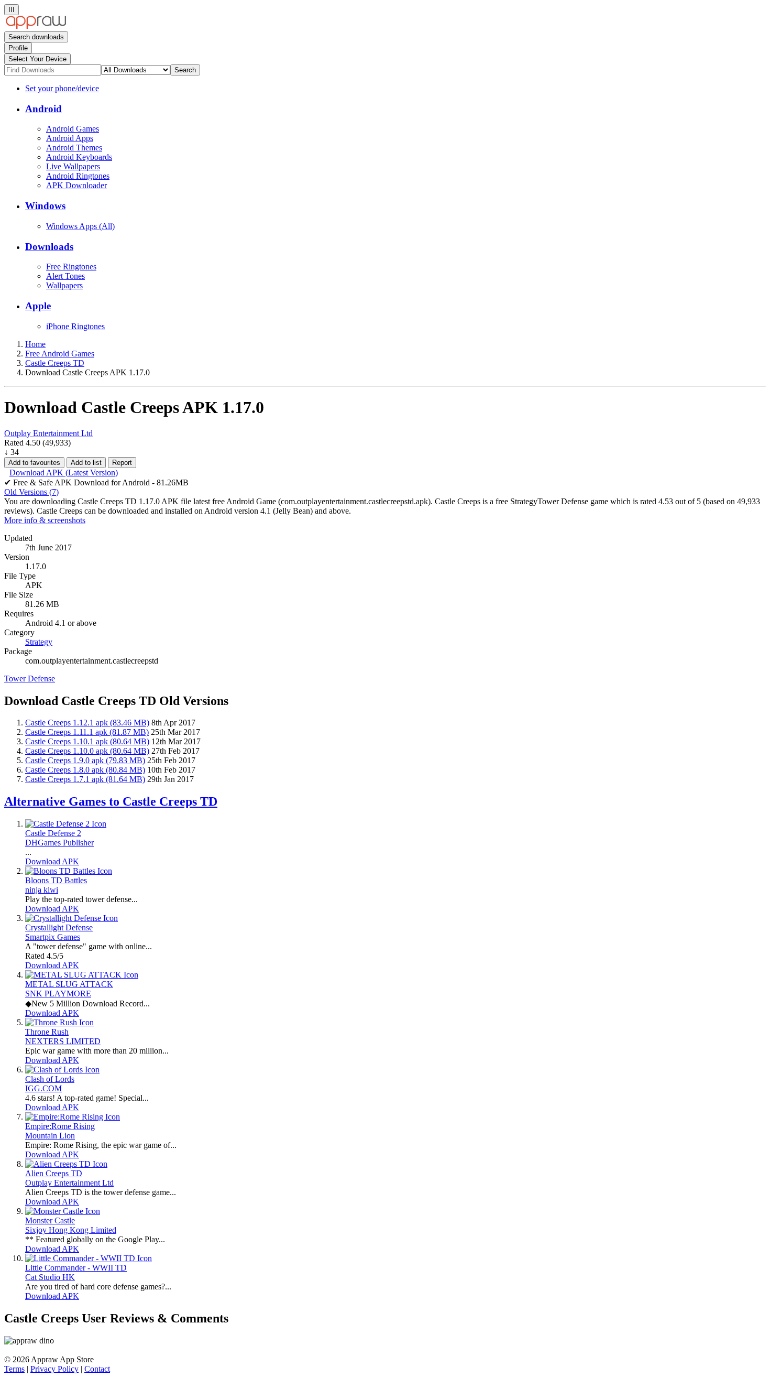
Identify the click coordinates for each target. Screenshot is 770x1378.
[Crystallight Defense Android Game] (71, 918)
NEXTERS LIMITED (63, 1041)
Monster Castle (50, 1220)
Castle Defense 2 (53, 833)
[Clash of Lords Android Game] (62, 1069)
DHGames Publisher (59, 842)
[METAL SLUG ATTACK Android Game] (81, 974)
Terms (14, 1368)
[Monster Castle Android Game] (62, 1211)
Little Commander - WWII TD (76, 1267)
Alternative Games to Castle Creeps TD (110, 801)
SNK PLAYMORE (58, 993)
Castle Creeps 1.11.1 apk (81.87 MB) (87, 732)
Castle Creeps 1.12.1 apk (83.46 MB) (87, 722)
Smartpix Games (52, 936)
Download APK (52, 861)
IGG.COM (43, 1088)
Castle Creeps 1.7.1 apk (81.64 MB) (85, 779)
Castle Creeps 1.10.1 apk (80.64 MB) (87, 741)
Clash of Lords (49, 1079)
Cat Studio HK (50, 1277)
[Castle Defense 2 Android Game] (65, 823)
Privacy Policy (54, 1368)
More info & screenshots (44, 520)
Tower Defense (29, 678)
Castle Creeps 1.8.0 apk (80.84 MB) (85, 769)
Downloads (49, 246)
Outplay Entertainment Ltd (48, 433)
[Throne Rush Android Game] (59, 1022)
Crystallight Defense (59, 927)
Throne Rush (47, 1031)
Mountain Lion (50, 1135)
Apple (38, 305)
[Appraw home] (36, 26)
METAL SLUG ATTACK (69, 984)
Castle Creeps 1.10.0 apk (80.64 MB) (87, 750)
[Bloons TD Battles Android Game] (68, 870)
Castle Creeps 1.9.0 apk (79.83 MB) (85, 760)
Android (43, 108)
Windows (45, 205)
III (11, 10)
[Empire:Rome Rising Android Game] (72, 1116)
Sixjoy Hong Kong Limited (70, 1229)
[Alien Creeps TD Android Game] (66, 1163)
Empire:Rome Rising (60, 1126)
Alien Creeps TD (53, 1173)
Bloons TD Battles (56, 880)
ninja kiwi (41, 889)
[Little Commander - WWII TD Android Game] (88, 1258)
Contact (97, 1368)
